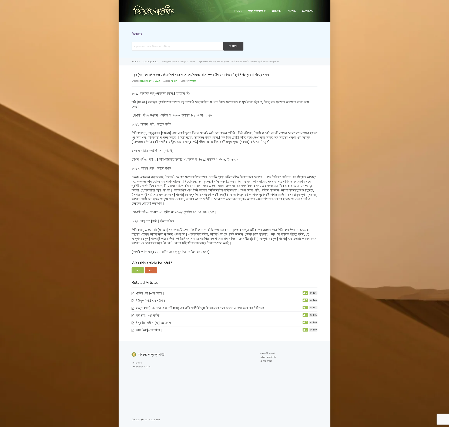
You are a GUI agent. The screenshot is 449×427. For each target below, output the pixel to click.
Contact (308, 11)
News (292, 11)
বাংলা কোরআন (137, 362)
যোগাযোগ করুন (266, 361)
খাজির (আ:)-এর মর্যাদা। (150, 293)
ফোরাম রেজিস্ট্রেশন (268, 357)
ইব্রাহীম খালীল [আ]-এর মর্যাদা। (155, 322)
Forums (276, 11)
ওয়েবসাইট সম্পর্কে (267, 353)
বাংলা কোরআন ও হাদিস (141, 366)
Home (238, 11)
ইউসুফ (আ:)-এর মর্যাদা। (150, 300)
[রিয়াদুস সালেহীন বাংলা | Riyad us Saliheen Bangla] (153, 15)
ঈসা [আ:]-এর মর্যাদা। (149, 329)
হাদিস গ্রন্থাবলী (255, 11)
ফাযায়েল (193, 80)
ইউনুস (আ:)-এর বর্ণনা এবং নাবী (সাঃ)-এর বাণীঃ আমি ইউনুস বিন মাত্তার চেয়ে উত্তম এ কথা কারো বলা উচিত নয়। (201, 307)
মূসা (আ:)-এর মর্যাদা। (149, 315)
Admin (174, 80)
